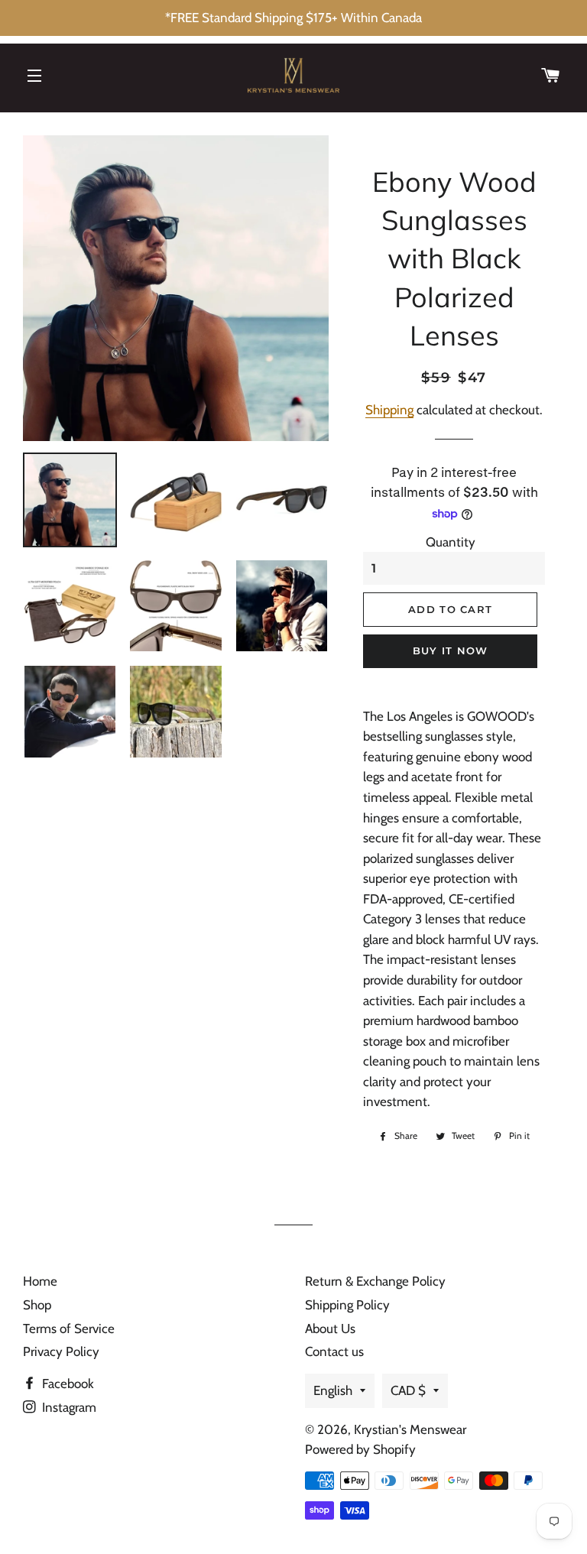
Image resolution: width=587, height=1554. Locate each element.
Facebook (66, 1383)
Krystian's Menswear (410, 1429)
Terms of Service (69, 1328)
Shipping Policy (347, 1304)
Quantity (450, 542)
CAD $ (408, 1390)
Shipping (389, 409)
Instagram (67, 1407)
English (332, 1390)
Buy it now (450, 650)
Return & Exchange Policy (375, 1281)
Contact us (334, 1351)
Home (40, 1281)
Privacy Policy (61, 1351)
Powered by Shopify (360, 1449)
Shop (37, 1304)
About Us (330, 1328)
